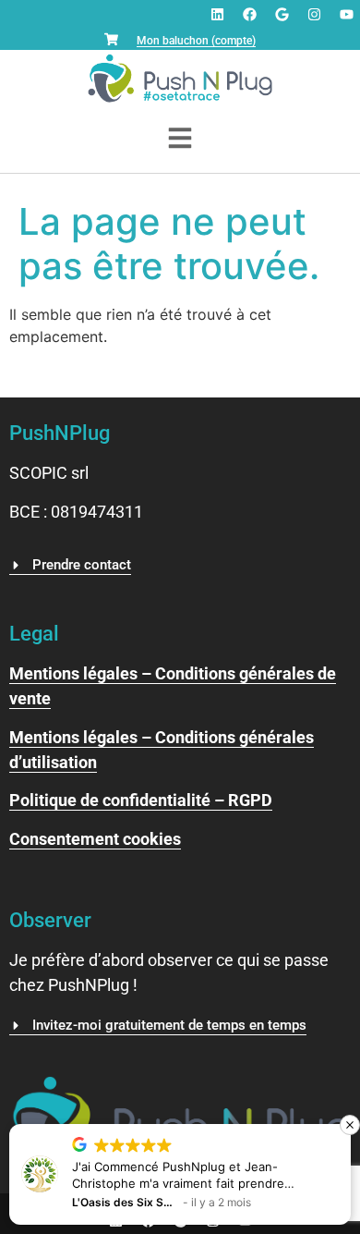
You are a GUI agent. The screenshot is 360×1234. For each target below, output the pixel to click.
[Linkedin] (217, 14)
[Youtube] (346, 14)
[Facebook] (249, 14)
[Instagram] (314, 14)
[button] (350, 1125)
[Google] (281, 14)
